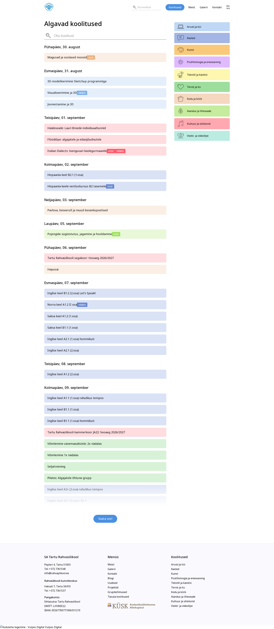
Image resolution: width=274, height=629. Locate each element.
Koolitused (175, 7)
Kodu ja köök (194, 99)
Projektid (113, 587)
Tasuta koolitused (118, 597)
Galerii (204, 7)
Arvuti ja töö (194, 27)
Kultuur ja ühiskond (198, 124)
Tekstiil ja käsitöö (197, 75)
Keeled (191, 38)
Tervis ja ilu (194, 87)
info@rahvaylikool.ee (56, 573)
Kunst (190, 50)
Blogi (111, 578)
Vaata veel (105, 519)
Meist (191, 7)
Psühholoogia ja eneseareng (204, 62)
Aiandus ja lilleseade (199, 111)
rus (228, 8)
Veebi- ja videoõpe (198, 136)
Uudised (112, 583)
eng (228, 6)
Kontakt (217, 7)
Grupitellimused (117, 592)
